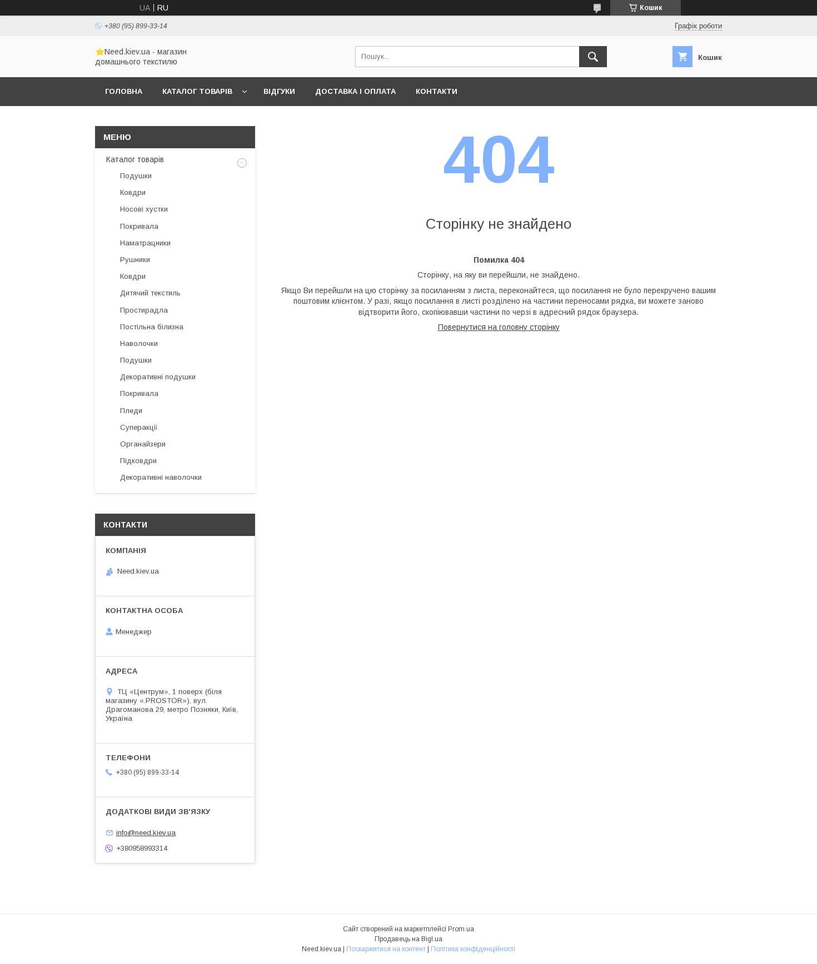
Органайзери (143, 444)
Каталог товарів (197, 91)
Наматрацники (145, 243)
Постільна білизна (151, 327)
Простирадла (144, 310)
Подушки (136, 176)
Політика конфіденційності (473, 949)
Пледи (131, 410)
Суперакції (139, 427)
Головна (123, 91)
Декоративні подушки (158, 377)
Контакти (436, 91)
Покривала (139, 226)
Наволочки (139, 343)
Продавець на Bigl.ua (408, 939)
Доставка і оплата (355, 91)
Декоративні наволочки (161, 477)
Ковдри (133, 192)
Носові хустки (144, 209)
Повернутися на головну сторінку (499, 327)
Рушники (135, 259)
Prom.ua (461, 929)
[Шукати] (593, 56)
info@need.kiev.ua (146, 833)
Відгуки (279, 91)
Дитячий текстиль (150, 293)
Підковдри (138, 460)
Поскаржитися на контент (386, 949)
